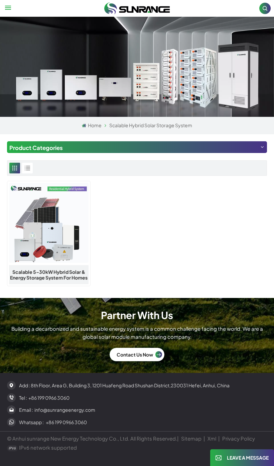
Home (94, 125)
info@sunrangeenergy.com (64, 410)
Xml (212, 438)
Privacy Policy (238, 438)
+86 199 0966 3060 (49, 398)
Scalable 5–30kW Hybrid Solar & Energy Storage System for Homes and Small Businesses (49, 275)
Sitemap (191, 438)
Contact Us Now (135, 355)
